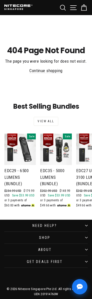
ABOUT (45, 250)
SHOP (44, 238)
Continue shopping (45, 70)
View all (46, 121)
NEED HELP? (44, 226)
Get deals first (45, 262)
